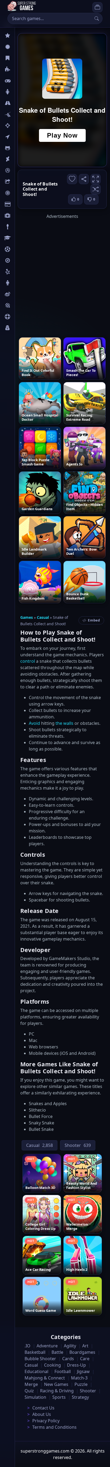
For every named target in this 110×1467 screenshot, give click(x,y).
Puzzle (21, 69)
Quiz (19, 294)
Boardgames (82, 1352)
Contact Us (43, 1408)
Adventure (47, 1346)
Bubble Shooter (40, 1359)
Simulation (35, 1397)
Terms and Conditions (54, 1427)
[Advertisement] (55, 274)
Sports (21, 316)
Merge (31, 1384)
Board (20, 181)
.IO (18, 136)
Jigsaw (21, 260)
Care (19, 215)
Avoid (34, 723)
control (27, 661)
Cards (20, 204)
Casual (21, 58)
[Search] (96, 18)
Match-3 (79, 1378)
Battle (20, 114)
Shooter (88, 1391)
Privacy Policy (46, 1421)
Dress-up (76, 1365)
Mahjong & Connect (45, 1378)
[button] (96, 189)
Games (26, 617)
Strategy (80, 1397)
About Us (41, 1414)
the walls (64, 723)
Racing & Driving (57, 1391)
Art (18, 159)
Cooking (52, 1365)
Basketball (35, 1352)
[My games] (97, 7)
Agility (21, 148)
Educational (36, 1371)
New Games (56, 1384)
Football (62, 1371)
